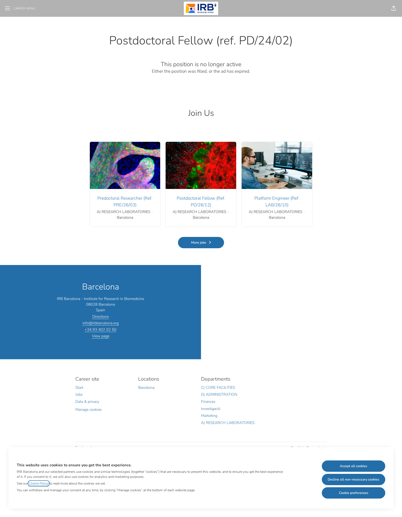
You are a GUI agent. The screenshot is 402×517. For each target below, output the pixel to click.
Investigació (210, 408)
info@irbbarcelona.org (100, 323)
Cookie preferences (353, 493)
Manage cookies (88, 409)
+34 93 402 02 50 (100, 329)
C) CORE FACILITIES (218, 387)
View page (100, 336)
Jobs (79, 394)
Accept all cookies (353, 466)
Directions (100, 316)
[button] (393, 8)
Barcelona (146, 387)
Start (79, 387)
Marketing (209, 415)
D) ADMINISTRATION (219, 394)
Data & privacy (87, 401)
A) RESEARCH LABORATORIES (228, 422)
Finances (208, 401)
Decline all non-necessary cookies (353, 479)
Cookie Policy (39, 483)
